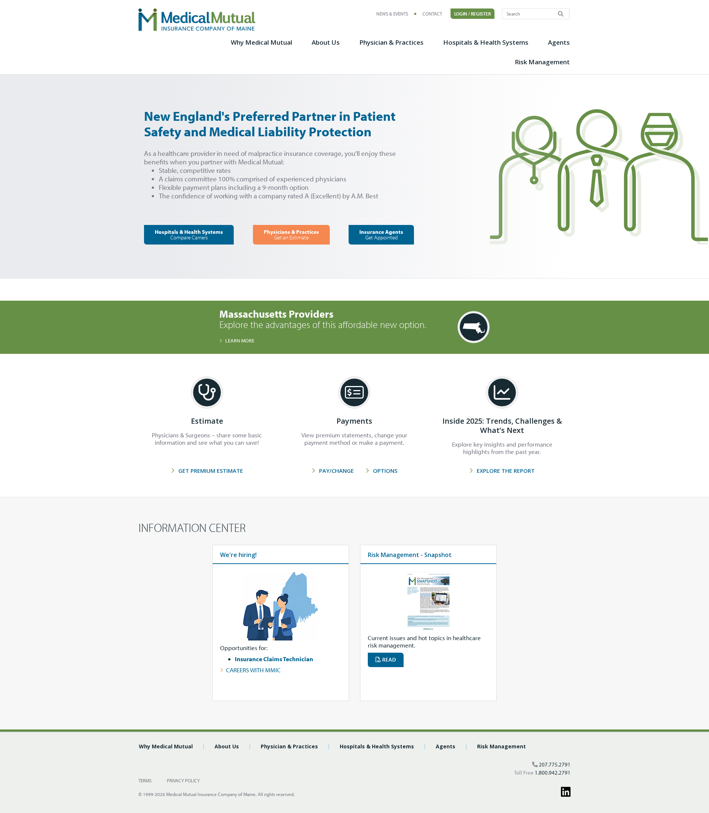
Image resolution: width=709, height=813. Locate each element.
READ (388, 659)
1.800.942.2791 (553, 772)
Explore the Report (506, 470)
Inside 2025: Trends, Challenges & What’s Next (502, 425)
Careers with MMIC (253, 670)
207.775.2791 (555, 764)
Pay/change (336, 470)
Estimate (207, 421)
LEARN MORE (239, 341)
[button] (261, 46)
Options (385, 470)
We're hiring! (238, 555)
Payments (354, 421)
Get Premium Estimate (210, 470)
